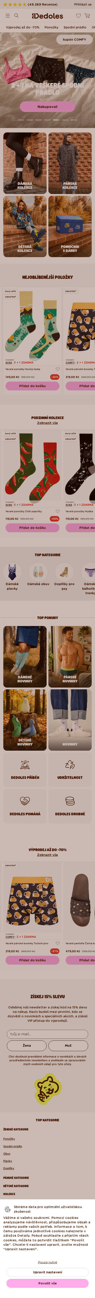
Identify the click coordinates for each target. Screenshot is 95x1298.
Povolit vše (47, 1283)
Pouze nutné (47, 1262)
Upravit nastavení (47, 1272)
